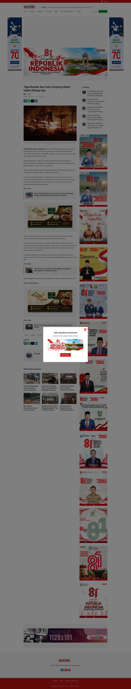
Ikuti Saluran (65, 355)
